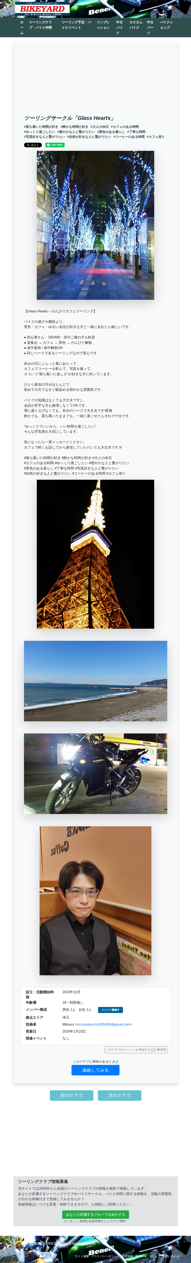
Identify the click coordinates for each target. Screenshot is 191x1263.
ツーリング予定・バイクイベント (76, 24)
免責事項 (141, 1256)
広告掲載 (127, 1256)
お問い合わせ (171, 1256)
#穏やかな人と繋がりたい (76, 132)
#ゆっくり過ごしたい (39, 132)
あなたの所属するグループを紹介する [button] (95, 1214)
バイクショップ (166, 24)
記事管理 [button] (160, 1049)
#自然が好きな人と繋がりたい (89, 136)
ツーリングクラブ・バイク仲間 (40, 24)
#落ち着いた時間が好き (41, 126)
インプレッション (103, 24)
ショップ (154, 1256)
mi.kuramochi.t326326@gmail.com (103, 1024)
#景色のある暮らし (111, 132)
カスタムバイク (136, 24)
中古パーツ (150, 27)
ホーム (22, 27)
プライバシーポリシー (105, 1256)
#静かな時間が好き (75, 126)
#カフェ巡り (156, 136)
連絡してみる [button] (95, 1070)
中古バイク (119, 27)
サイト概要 (82, 1256)
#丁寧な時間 (136, 132)
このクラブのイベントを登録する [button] (128, 1049)
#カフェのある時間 (125, 126)
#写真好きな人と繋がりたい (44, 136)
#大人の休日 (100, 126)
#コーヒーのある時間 (129, 136)
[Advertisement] (95, 80)
